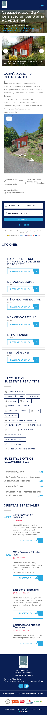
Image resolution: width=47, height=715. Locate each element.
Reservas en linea (20, 271)
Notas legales (8, 693)
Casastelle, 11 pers (14, 486)
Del (9, 205)
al (25, 205)
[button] (5, 51)
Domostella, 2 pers (15, 472)
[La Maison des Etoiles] (4, 4)
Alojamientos (19, 25)
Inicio (5, 25)
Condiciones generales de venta (31, 693)
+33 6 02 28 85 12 (14, 679)
